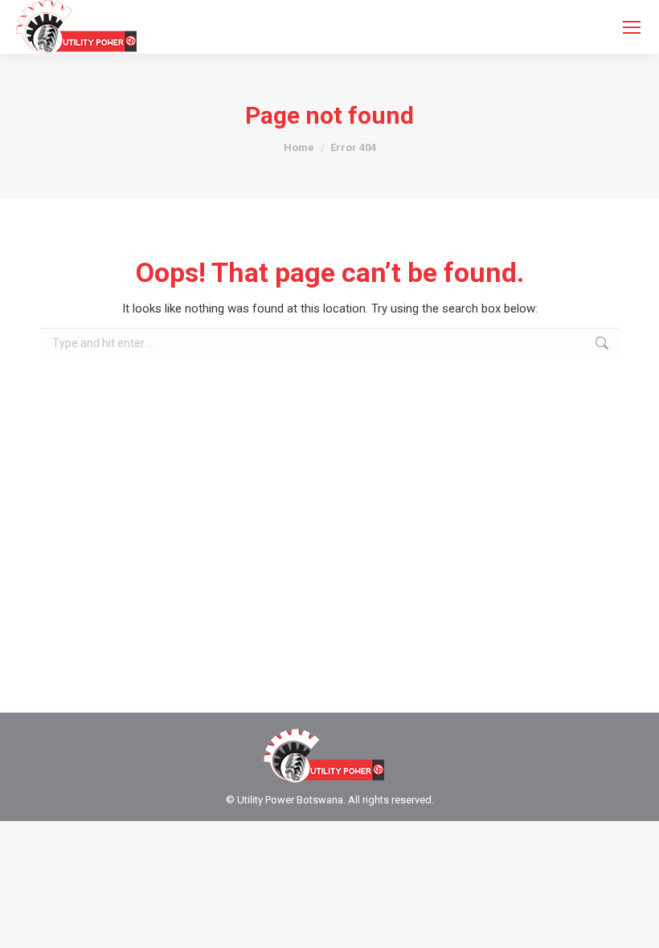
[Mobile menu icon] (631, 27)
